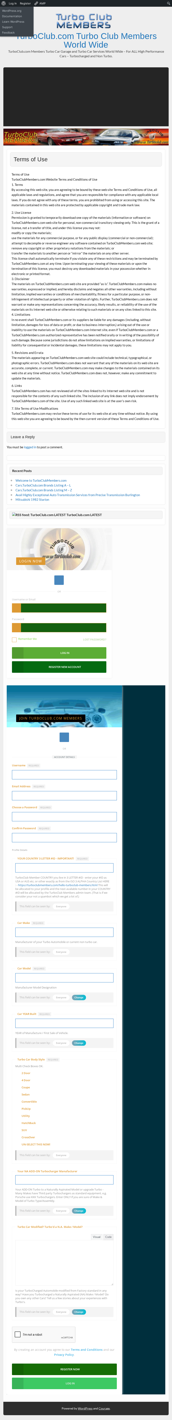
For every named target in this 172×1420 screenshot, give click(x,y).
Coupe (26, 1087)
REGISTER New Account (65, 667)
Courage (104, 1408)
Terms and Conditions (87, 1350)
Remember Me (27, 639)
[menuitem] (3, 3)
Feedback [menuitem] (8, 32)
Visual (96, 1237)
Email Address (28, 786)
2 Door (26, 1073)
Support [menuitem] (7, 27)
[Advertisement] (86, 97)
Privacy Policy (64, 1355)
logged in (30, 447)
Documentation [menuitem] (12, 16)
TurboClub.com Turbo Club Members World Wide (86, 40)
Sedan (26, 1095)
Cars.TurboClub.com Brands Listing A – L (43, 485)
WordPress (85, 1408)
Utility (26, 1116)
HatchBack (29, 1123)
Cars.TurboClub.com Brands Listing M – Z (44, 490)
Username (25, 765)
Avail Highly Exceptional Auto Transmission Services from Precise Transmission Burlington (78, 495)
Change (78, 997)
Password (18, 619)
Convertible (29, 1102)
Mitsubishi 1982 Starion (32, 499)
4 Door (26, 1080)
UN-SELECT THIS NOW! (36, 1144)
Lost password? (94, 639)
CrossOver (28, 1137)
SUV (24, 1130)
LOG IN (70, 1383)
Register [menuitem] (25, 3)
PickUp (26, 1109)
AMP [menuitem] (42, 3)
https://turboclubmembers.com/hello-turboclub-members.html (58, 885)
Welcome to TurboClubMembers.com (41, 480)
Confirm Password (30, 828)
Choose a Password (31, 807)
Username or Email (23, 599)
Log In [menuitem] (13, 3)
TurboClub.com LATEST (84, 515)
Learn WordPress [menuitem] (13, 21)
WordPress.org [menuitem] (11, 10)
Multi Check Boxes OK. (29, 1066)
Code (108, 1237)
